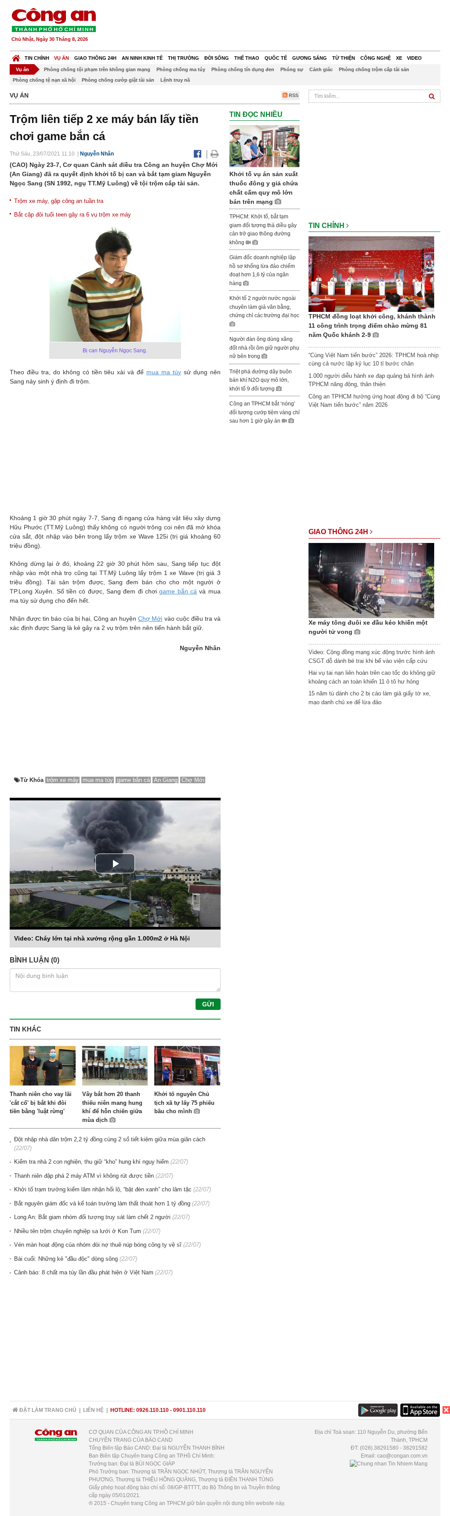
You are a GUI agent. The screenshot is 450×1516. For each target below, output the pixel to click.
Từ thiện (343, 58)
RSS (292, 95)
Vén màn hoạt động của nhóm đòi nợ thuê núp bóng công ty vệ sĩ (97, 1244)
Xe (399, 58)
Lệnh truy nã (175, 80)
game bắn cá (178, 591)
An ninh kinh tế (142, 58)
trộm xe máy (63, 780)
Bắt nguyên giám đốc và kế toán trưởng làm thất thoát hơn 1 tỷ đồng (102, 1203)
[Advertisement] (281, 26)
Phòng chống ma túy (180, 69)
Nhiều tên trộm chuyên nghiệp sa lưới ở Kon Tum (77, 1231)
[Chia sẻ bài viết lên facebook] (197, 153)
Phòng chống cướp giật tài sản (118, 80)
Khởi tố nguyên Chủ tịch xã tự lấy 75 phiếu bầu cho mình (184, 1102)
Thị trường (183, 58)
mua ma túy (163, 372)
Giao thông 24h (95, 58)
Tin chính (37, 58)
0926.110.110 (152, 1410)
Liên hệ (93, 1410)
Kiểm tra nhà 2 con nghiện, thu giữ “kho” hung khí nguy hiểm (91, 1161)
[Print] (214, 153)
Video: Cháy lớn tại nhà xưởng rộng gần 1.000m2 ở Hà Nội (102, 938)
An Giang (166, 780)
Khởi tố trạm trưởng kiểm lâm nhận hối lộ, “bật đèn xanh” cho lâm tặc (103, 1189)
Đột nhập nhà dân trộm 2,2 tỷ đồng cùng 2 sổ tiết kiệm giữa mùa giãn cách (109, 1139)
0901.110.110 (189, 1410)
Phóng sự (291, 69)
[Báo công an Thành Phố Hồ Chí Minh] (54, 19)
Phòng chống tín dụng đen (242, 69)
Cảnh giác (321, 69)
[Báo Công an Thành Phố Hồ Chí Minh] (16, 56)
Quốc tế (276, 58)
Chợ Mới (150, 618)
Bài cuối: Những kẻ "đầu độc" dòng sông (66, 1258)
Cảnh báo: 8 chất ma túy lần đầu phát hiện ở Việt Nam (83, 1272)
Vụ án (61, 58)
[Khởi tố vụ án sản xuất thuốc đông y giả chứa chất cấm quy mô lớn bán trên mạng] (264, 146)
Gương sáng (309, 58)
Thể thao (246, 58)
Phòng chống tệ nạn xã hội (44, 80)
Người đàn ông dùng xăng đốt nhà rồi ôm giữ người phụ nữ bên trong (264, 347)
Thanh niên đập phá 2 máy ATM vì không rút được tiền (84, 1175)
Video (414, 58)
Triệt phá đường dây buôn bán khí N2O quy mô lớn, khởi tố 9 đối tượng (260, 380)
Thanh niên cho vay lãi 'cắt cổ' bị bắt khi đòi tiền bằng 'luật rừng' (41, 1102)
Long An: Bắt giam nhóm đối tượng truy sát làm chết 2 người (92, 1217)
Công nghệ (375, 58)
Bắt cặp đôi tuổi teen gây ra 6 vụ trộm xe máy (72, 214)
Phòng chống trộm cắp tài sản (374, 69)
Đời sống (216, 58)
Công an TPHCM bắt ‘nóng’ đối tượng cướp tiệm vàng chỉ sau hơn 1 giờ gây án (264, 412)
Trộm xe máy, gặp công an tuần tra (58, 201)
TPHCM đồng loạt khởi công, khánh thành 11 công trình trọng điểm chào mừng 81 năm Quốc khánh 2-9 (371, 325)
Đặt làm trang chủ (47, 1410)
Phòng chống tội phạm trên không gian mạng (97, 69)
